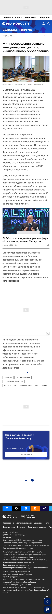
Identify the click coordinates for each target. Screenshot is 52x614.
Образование (8, 523)
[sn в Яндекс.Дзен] (16, 508)
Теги (47, 523)
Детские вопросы (24, 523)
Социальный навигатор (13, 381)
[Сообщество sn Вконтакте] (25, 508)
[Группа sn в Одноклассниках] (35, 508)
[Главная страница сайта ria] (15, 23)
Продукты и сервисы (37, 527)
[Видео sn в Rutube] (44, 508)
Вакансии (7, 537)
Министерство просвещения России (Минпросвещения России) (27, 385)
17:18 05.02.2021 (10, 36)
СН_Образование (23, 377)
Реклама (21, 527)
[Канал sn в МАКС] (7, 508)
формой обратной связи (26, 582)
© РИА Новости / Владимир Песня (14, 84)
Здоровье (38, 523)
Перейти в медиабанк (35, 84)
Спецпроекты (9, 527)
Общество (8, 377)
